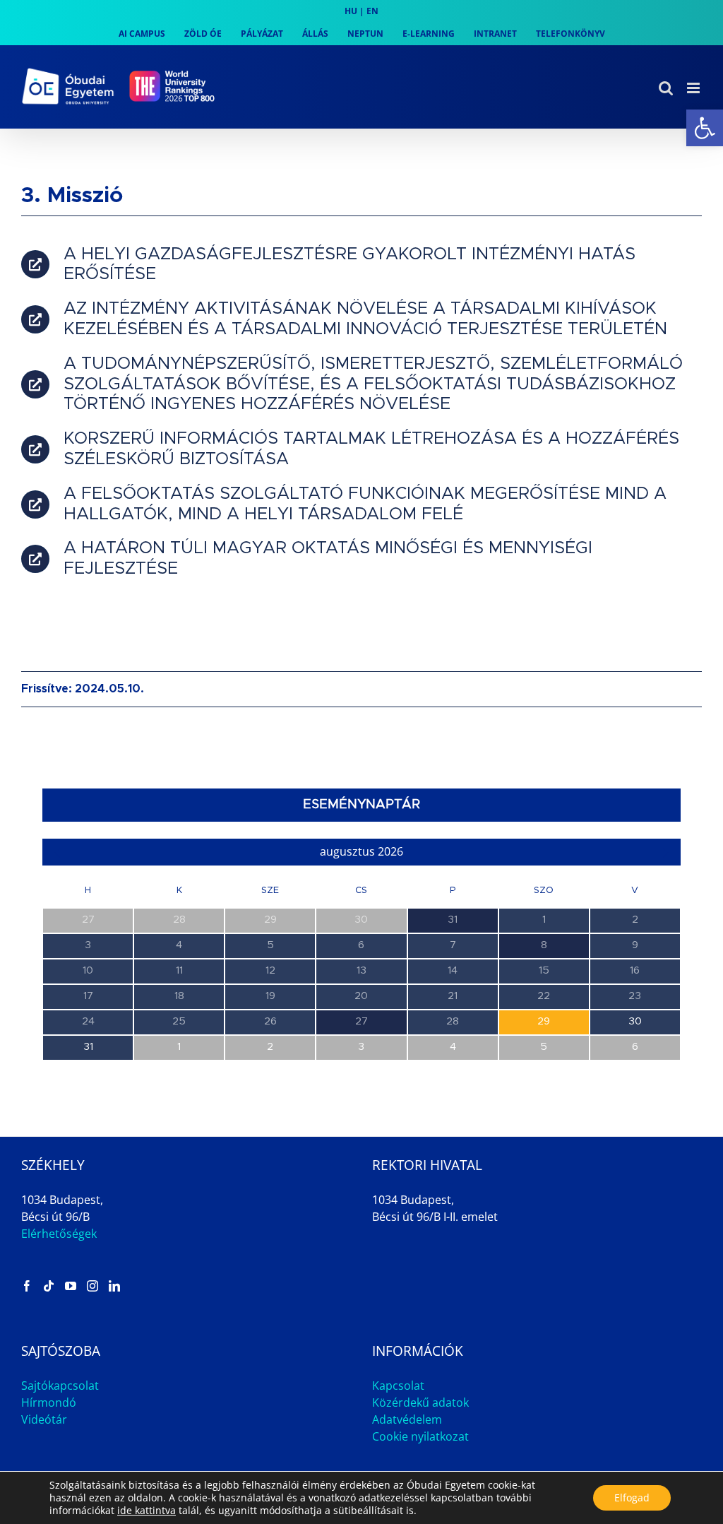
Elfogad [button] (632, 1497)
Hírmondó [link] (48, 1402)
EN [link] (372, 11)
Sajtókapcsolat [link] (60, 1385)
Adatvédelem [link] (407, 1419)
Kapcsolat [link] (398, 1385)
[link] (704, 128)
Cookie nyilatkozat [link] (420, 1436)
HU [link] (351, 11)
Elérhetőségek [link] (59, 1233)
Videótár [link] (44, 1419)
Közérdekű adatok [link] (420, 1402)
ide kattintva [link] (146, 1510)
